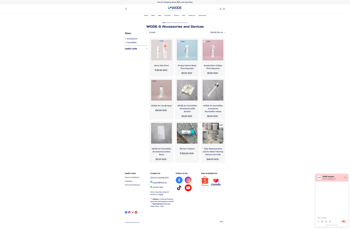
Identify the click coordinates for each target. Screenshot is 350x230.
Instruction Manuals (132, 185)
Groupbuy (128, 181)
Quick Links (202, 15)
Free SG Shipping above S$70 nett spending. (175, 2)
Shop (153, 15)
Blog (159, 15)
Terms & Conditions (132, 177)
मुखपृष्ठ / (164, 22)
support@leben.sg (159, 182)
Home (146, 15)
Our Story (167, 15)
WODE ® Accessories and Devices (177, 22)
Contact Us (191, 15)
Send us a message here (159, 177)
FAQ (183, 15)
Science (176, 15)
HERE (161, 194)
